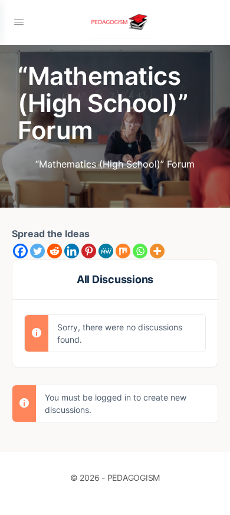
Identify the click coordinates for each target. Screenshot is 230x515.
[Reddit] (54, 251)
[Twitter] (37, 251)
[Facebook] (20, 251)
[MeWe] (105, 251)
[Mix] (123, 251)
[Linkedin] (71, 251)
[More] (157, 251)
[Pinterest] (88, 251)
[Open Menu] (19, 21)
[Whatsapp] (140, 251)
